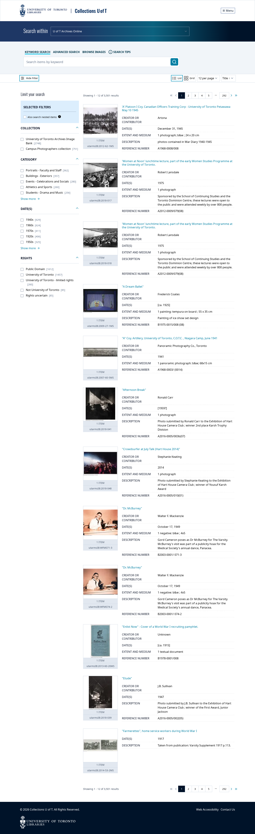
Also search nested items (42, 117)
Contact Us (228, 809)
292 (224, 95)
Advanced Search (66, 52)
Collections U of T (41, 809)
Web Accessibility (207, 809)
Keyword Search (37, 52)
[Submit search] (174, 62)
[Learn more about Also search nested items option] (59, 116)
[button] (50, 128)
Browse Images (94, 52)
